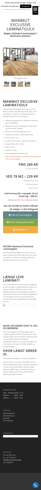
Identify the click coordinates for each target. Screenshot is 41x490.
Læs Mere (36, 6)
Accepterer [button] (26, 6)
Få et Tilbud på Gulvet (29, 200)
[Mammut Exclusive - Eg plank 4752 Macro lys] (6, 84)
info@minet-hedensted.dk (12, 460)
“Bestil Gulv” (12, 200)
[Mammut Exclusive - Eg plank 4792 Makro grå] (13, 84)
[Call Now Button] (35, 485)
